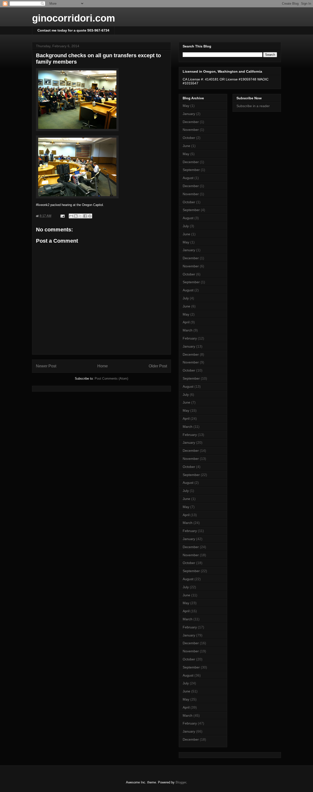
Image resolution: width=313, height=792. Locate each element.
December (191, 122)
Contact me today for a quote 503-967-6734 (73, 30)
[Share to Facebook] (85, 216)
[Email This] (71, 216)
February (190, 338)
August (188, 178)
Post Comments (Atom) (111, 378)
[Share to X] (80, 216)
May (186, 106)
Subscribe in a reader (253, 106)
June (186, 146)
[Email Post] (62, 216)
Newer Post (46, 366)
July (186, 226)
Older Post (158, 366)
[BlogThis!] (75, 216)
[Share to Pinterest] (89, 216)
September (191, 170)
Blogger (181, 782)
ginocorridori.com (73, 18)
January (189, 114)
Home (102, 366)
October (189, 138)
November (191, 130)
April (186, 322)
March (187, 330)
